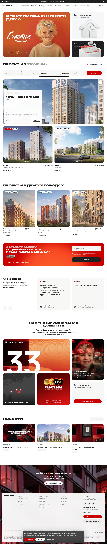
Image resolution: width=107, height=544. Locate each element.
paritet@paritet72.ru (91, 499)
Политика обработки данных (30, 530)
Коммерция (42, 507)
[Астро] (27, 167)
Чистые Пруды (22, 498)
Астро (20, 501)
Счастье (20, 504)
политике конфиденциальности (66, 535)
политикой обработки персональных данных (84, 253)
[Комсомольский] (19, 232)
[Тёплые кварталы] (88, 231)
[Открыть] (100, 82)
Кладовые (42, 501)
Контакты (63, 501)
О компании (63, 498)
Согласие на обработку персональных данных (49, 530)
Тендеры (62, 504)
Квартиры (42, 498)
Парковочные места (45, 504)
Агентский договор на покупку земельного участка (16, 533)
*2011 (104, 1)
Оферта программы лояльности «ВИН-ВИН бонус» (73, 530)
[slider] (40, 76)
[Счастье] (79, 167)
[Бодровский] (53, 232)
